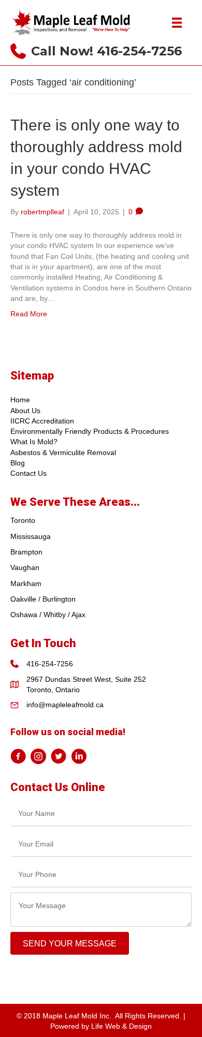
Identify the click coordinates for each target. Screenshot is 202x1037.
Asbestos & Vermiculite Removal (63, 452)
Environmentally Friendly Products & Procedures (89, 431)
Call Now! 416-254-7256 (106, 51)
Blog (17, 463)
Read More (28, 314)
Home (20, 400)
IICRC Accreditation (42, 421)
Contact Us (28, 473)
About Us (25, 410)
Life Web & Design (121, 1026)
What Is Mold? (33, 441)
